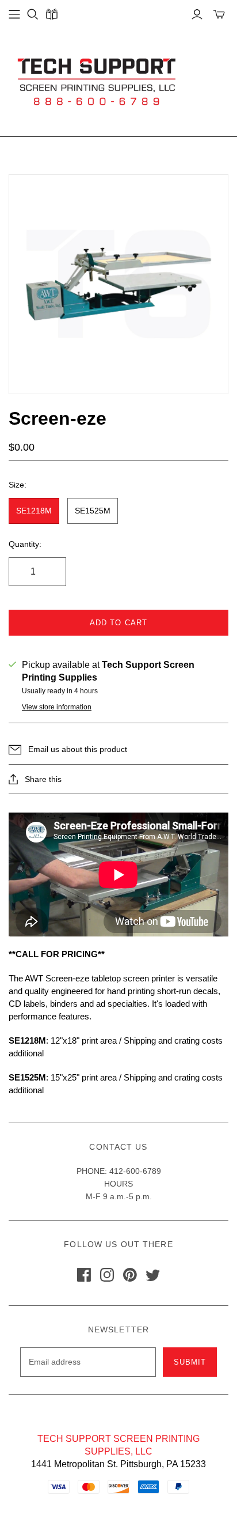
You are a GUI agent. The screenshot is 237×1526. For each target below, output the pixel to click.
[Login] (197, 14)
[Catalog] (51, 14)
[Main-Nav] (14, 14)
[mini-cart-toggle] (219, 14)
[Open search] (33, 14)
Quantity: (25, 544)
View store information (56, 707)
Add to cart (118, 622)
